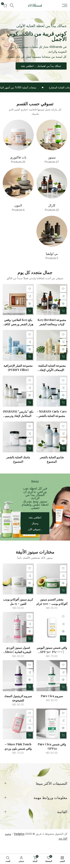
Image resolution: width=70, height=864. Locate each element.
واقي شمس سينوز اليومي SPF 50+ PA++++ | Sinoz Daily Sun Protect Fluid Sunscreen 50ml (52, 650)
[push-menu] (64, 5)
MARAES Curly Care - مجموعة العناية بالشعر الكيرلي (52, 413)
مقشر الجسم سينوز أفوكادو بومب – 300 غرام (51, 601)
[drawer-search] (12, 5)
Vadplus (19, 833)
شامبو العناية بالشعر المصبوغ (52, 459)
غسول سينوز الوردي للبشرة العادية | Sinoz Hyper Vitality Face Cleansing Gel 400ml (18, 650)
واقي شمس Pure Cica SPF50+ (52, 746)
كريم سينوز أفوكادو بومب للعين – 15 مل (18, 601)
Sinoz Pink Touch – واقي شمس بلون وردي (18, 746)
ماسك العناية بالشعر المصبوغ (18, 459)
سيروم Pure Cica (52, 696)
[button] (63, 289)
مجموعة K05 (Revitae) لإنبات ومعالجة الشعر (52, 322)
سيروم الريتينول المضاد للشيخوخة (18, 698)
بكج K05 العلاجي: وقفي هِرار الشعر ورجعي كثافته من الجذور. (18, 322)
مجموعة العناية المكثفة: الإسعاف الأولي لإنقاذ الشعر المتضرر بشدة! (52, 368)
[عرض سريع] (63, 303)
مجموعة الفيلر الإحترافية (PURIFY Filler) (18, 368)
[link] (35, 46)
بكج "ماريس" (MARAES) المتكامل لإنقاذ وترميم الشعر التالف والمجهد (18, 413)
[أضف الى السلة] (63, 590)
